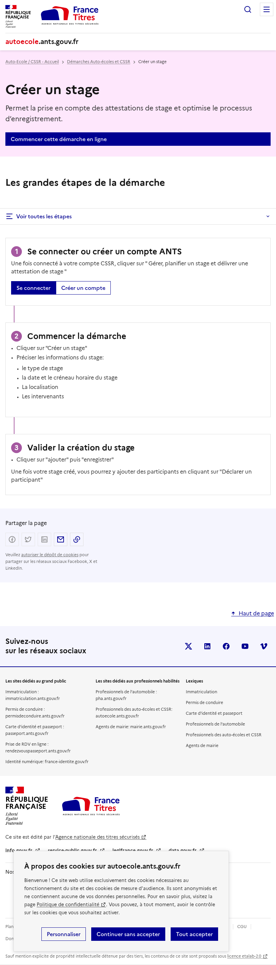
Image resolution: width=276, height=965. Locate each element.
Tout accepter (194, 934)
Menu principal (266, 9)
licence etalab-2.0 (244, 956)
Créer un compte (83, 288)
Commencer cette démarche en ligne (59, 139)
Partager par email (60, 539)
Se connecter (33, 288)
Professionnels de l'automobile (215, 724)
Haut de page (256, 613)
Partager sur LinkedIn (44, 539)
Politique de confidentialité (68, 905)
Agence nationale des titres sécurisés (97, 837)
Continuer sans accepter (128, 934)
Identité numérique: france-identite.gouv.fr (47, 761)
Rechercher (247, 9)
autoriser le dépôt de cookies (49, 554)
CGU (242, 926)
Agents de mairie (202, 745)
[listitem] (188, 646)
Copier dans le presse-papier (76, 539)
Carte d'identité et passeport (214, 713)
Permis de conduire (204, 702)
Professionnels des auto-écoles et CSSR (224, 734)
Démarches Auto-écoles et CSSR (98, 61)
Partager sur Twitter (28, 539)
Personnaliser (63, 934)
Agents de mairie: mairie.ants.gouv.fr (131, 726)
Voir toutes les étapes (44, 216)
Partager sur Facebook (12, 539)
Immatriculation (201, 691)
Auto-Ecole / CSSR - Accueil (32, 61)
